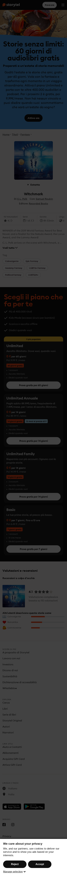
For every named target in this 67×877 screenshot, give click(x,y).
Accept (40, 864)
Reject (15, 864)
